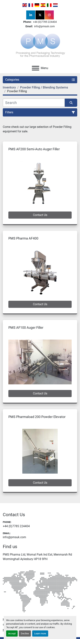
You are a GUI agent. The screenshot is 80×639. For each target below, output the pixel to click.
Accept (12, 633)
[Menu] (35, 68)
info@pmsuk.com (44, 26)
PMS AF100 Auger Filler (25, 327)
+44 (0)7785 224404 (44, 21)
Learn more (40, 633)
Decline (25, 633)
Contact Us (40, 215)
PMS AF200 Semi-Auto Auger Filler (34, 149)
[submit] (71, 103)
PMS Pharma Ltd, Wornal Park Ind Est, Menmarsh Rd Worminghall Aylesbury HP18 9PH (37, 557)
